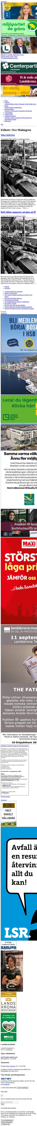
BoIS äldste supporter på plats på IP (18, 212)
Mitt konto (8, 121)
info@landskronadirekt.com (9, 1057)
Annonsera (18, 118)
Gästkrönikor (18, 107)
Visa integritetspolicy (7, 1120)
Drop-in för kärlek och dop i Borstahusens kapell (19, 308)
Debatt (7, 107)
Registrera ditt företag (25, 111)
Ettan (6, 100)
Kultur (16, 104)
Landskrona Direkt (23, 139)
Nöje (27, 104)
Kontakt (13, 119)
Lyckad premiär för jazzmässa (13, 291)
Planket (11, 107)
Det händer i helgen (10, 303)
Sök (3, 1104)
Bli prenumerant (27, 118)
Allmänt (7, 104)
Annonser (4, 1)
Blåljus (12, 104)
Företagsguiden (5, 796)
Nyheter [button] (7, 102)
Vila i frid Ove (8, 135)
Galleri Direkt (9, 114)
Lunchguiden (9, 112)
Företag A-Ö (9, 111)
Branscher (16, 111)
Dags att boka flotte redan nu (13, 298)
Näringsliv (22, 104)
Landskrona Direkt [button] (10, 116)
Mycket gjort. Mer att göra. (15, 305)
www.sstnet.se (5, 1084)
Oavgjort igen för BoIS (11, 300)
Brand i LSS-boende (11, 293)
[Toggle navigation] (1, 60)
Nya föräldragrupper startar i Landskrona (17, 302)
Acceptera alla (5, 1124)
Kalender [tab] (7, 288)
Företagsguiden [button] (9, 109)
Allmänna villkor (10, 118)
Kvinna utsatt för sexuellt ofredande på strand (18, 307)
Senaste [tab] (7, 286)
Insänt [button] (6, 106)
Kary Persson (11, 1066)
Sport (34, 104)
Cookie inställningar (22, 1087)
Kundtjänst (8, 119)
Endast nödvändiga (7, 1122)
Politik (31, 104)
